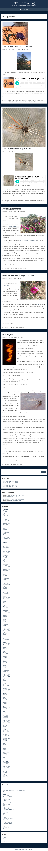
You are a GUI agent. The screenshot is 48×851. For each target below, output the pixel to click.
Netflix (25, 101)
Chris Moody (5, 499)
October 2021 (6, 583)
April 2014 (5, 698)
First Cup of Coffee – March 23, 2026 (17, 497)
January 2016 (5, 671)
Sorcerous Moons (6, 819)
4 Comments (6, 268)
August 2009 (5, 770)
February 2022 (6, 578)
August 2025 (5, 524)
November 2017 (6, 643)
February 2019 (6, 624)
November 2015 (6, 674)
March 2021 (5, 592)
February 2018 (6, 639)
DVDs (29, 100)
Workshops (5, 828)
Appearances (5, 789)
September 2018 (6, 630)
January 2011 (5, 748)
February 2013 (6, 716)
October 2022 (6, 568)
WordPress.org (6, 841)
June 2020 (5, 603)
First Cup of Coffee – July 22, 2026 (10, 486)
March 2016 (5, 669)
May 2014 (5, 697)
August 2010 (5, 754)
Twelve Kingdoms (6, 826)
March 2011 (5, 745)
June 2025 (5, 527)
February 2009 (6, 777)
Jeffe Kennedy (7, 49)
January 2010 (5, 763)
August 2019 (5, 616)
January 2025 (5, 533)
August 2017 (5, 647)
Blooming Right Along (11, 209)
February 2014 (6, 701)
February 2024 (6, 547)
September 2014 (6, 692)
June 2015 (5, 680)
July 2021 (5, 587)
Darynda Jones (24, 100)
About (4, 787)
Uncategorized (6, 827)
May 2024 (5, 543)
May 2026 (5, 513)
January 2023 (5, 564)
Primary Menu (24, 9)
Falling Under (5, 805)
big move (14, 464)
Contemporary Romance (8, 798)
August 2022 (5, 570)
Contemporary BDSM (7, 796)
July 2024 (5, 541)
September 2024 (6, 538)
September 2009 (6, 768)
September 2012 (6, 722)
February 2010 (6, 762)
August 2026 (5, 509)
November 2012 (6, 720)
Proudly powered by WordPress (21, 849)
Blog (25, 49)
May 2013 (5, 712)
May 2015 (5, 681)
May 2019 (5, 620)
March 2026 (5, 515)
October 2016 (6, 660)
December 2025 (6, 519)
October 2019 (6, 614)
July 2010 (5, 756)
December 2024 (6, 534)
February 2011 (6, 747)
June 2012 (5, 726)
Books (4, 794)
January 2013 (5, 717)
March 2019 (5, 623)
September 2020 (6, 600)
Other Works (5, 814)
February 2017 (6, 655)
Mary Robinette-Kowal (11, 101)
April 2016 (5, 667)
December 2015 (6, 673)
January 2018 (5, 641)
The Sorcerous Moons (7, 822)
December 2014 (6, 688)
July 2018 (5, 633)
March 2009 (5, 776)
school (8, 201)
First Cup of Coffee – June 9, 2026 (17, 495)
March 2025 (5, 530)
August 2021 (5, 586)
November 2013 (6, 704)
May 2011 (5, 743)
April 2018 (5, 637)
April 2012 (5, 729)
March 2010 (5, 761)
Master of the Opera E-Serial (8, 809)
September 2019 (6, 615)
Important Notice (6, 808)
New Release (5, 812)
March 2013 (5, 715)
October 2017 (6, 644)
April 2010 (5, 759)
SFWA (35, 101)
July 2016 (5, 664)
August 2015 (5, 678)
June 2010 (5, 757)
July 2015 (5, 679)
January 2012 (5, 733)
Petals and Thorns (6, 816)
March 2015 (5, 684)
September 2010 (6, 753)
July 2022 (5, 571)
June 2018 (5, 634)
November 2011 (6, 735)
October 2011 (6, 736)
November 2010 (6, 751)
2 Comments (6, 200)
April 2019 (5, 621)
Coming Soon (6, 795)
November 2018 (6, 628)
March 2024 (5, 546)
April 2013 (5, 713)
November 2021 (6, 582)
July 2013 (5, 710)
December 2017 (6, 642)
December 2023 (6, 550)
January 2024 (5, 548)
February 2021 (6, 593)
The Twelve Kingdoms (7, 823)
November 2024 (6, 536)
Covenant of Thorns (7, 799)
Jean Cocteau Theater (39, 100)
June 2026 (5, 511)
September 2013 (6, 707)
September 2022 (6, 569)
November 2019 (6, 612)
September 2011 (6, 738)
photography (20, 268)
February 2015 (6, 685)
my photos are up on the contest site (28, 240)
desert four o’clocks (14, 226)
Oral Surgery (7, 334)
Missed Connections (7, 810)
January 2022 (5, 579)
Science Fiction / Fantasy (8, 818)
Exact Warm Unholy (7, 802)
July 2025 (5, 525)
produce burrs (5, 285)
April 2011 (5, 744)
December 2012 (6, 719)
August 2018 (5, 632)
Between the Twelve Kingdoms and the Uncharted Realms (14, 790)
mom (23, 327)
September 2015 (6, 676)
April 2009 (5, 775)
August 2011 (5, 739)
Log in (4, 837)
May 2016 (5, 666)
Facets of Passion (6, 804)
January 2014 (5, 702)
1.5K (13, 268)
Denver (20, 327)
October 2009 (6, 767)
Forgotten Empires (6, 807)
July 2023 (5, 556)
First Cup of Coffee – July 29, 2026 (10, 485)
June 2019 (5, 619)
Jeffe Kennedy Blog (24, 3)
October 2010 (6, 752)
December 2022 (6, 565)
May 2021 (5, 589)
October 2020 (6, 598)
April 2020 (5, 606)
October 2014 (6, 690)
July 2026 (5, 510)
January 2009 (5, 779)
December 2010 (6, 749)
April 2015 (5, 683)
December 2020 (6, 596)
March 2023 (5, 561)
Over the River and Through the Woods (18, 276)
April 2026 (5, 514)
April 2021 (5, 591)
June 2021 (5, 588)
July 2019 (5, 618)
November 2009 (6, 766)
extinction (32, 100)
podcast (31, 101)
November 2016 (6, 658)
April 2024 (5, 545)
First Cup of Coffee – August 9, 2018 (16, 148)
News (4, 813)
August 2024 (5, 539)
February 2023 (6, 562)
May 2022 (5, 574)
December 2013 (6, 703)
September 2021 (6, 584)
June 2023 (5, 557)
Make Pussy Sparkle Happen (15, 500)
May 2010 (5, 758)
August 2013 (5, 708)
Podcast (27, 49)
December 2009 (6, 765)
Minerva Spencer (19, 101)
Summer (11, 201)
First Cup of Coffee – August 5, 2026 (10, 484)
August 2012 (5, 724)
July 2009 (5, 771)
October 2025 (6, 522)
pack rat (28, 101)
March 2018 (5, 638)
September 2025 (6, 523)
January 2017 (5, 656)
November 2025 (6, 520)
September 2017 (6, 646)
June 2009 (5, 772)
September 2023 (6, 554)
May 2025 (5, 528)
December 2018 (6, 626)
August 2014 (5, 693)
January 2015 (5, 687)
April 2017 (5, 652)
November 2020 (6, 597)
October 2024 (6, 537)
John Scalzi (4, 101)
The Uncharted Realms (7, 825)
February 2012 (6, 731)
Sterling (24, 268)
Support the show (6, 96)
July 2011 (5, 740)
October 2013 (6, 706)
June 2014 (5, 696)
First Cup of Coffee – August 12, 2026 (10, 482)
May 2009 (5, 774)
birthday (16, 100)
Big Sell (37, 304)
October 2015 (6, 675)
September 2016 (6, 661)
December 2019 (6, 611)
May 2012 (5, 727)
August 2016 (5, 662)
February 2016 (6, 670)
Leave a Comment (7, 100)
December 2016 (6, 657)
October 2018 (6, 629)
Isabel (21, 464)
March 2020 (5, 607)
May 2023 (5, 559)
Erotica (4, 800)
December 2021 (6, 580)
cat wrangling (19, 200)
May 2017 (5, 651)
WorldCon (39, 101)
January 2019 (5, 625)
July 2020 (5, 602)
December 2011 (6, 734)
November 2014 (6, 689)
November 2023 (6, 551)
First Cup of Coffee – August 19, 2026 (10, 481)
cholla (19, 100)
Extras (4, 803)
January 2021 (5, 594)
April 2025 (5, 529)
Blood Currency (6, 793)
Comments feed (6, 840)
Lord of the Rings (32, 200)
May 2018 (5, 635)
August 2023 (5, 555)
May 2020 (5, 605)
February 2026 (6, 516)
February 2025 (6, 532)
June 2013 (5, 711)
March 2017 (5, 653)
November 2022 (6, 566)
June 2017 (5, 649)
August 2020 (5, 601)
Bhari (32, 849)
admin (5, 211)
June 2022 (5, 573)
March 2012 (5, 730)
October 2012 (6, 721)
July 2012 (5, 725)
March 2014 (5, 699)
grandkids (27, 200)
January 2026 (5, 518)
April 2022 (5, 575)
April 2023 (5, 560)
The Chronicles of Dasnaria (8, 821)
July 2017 (5, 648)
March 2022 (5, 577)
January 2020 (5, 610)
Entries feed (5, 838)
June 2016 (5, 665)
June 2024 (5, 542)
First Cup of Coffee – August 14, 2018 (17, 47)
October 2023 (6, 552)
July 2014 (5, 694)
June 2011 (5, 742)
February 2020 (6, 609)
